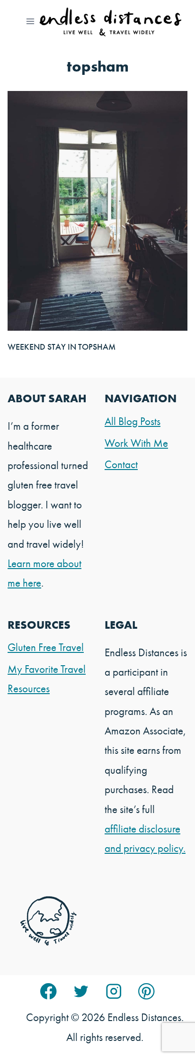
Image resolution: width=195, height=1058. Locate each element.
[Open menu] (30, 21)
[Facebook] (48, 991)
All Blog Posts (132, 421)
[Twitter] (81, 991)
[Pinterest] (146, 991)
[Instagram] (114, 991)
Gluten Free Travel (46, 647)
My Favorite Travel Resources (47, 679)
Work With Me (136, 443)
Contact (121, 464)
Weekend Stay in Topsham (61, 346)
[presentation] (97, 210)
